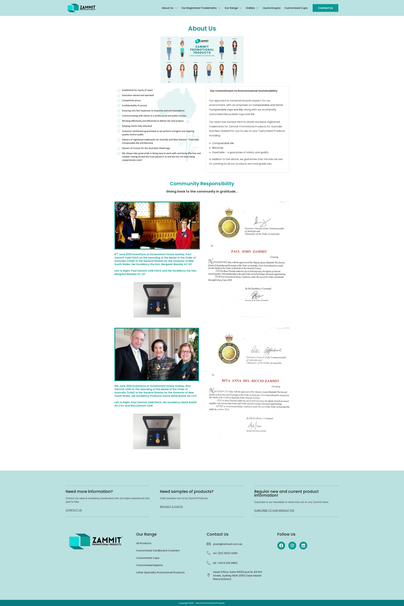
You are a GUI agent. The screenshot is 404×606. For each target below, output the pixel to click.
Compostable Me (223, 143)
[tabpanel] (247, 134)
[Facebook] (281, 546)
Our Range (231, 7)
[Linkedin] (303, 546)
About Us (167, 7)
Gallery (250, 7)
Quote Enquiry (272, 7)
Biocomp (217, 148)
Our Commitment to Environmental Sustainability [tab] (243, 91)
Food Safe (218, 152)
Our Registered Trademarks (199, 7)
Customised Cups (296, 7)
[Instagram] (292, 546)
